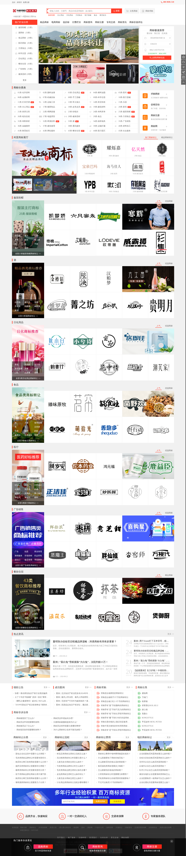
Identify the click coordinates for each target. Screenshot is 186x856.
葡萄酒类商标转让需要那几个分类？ (31, 782)
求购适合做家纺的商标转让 (112, 693)
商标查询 (88, 22)
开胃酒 (17, 306)
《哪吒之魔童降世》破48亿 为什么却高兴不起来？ (32, 701)
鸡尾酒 (27, 306)
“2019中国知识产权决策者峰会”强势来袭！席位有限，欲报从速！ (32, 705)
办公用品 (60, 15)
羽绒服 (17, 236)
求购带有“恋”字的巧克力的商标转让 (116, 710)
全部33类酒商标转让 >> (28, 316)
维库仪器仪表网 (165, 827)
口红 (17, 373)
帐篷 (17, 622)
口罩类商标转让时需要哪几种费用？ (113, 774)
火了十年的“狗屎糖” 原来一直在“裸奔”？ (32, 697)
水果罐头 (28, 435)
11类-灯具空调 (162, 191)
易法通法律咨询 (65, 827)
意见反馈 (114, 838)
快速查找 (117, 801)
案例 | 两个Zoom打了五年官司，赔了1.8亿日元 (152, 641)
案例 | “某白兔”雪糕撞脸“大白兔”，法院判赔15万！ (152, 660)
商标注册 (99, 22)
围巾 (17, 248)
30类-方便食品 (114, 191)
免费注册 (26, 2)
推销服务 (18, 556)
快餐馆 (17, 618)
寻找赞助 (38, 560)
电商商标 (55, 22)
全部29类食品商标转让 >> (28, 441)
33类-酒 (89, 156)
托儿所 (37, 622)
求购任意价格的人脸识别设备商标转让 (116, 722)
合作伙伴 (104, 838)
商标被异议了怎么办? (25, 726)
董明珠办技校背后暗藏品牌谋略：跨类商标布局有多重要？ (152, 651)
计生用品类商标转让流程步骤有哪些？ (73, 782)
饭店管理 (28, 560)
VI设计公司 (99, 827)
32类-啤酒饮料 (90, 174)
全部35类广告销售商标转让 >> (28, 565)
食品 (95, 15)
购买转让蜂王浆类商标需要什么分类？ (32, 762)
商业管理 (38, 552)
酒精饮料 (28, 310)
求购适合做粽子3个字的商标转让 (114, 697)
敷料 (36, 497)
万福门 (145, 697)
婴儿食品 (38, 493)
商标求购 (149, 11)
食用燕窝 (38, 423)
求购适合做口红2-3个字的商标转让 (115, 701)
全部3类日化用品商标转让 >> (28, 378)
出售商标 (134, 11)
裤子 (26, 236)
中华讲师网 (43, 827)
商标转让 (33, 827)
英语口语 (53, 827)
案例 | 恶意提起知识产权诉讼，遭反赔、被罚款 (73, 705)
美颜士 (145, 714)
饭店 (26, 614)
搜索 (116, 11)
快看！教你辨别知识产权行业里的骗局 (31, 693)
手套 (36, 244)
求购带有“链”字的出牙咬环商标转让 (116, 714)
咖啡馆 (27, 610)
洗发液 (27, 373)
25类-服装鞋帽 (138, 191)
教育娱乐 (103, 15)
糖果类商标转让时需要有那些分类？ (31, 770)
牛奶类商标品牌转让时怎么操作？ (71, 766)
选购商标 (43, 846)
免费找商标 (100, 801)
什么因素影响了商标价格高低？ (111, 758)
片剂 (26, 485)
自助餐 (37, 610)
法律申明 (82, 838)
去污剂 (37, 365)
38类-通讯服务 (114, 156)
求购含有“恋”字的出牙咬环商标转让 (116, 730)
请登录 (19, 2)
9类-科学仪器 (89, 191)
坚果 (36, 435)
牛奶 (17, 431)
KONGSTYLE (147, 718)
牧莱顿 (145, 701)
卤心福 (145, 710)
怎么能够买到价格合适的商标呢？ (112, 762)
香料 (36, 373)
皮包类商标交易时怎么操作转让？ (71, 774)
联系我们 (93, 838)
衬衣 (36, 236)
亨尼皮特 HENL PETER (152, 722)
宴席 (17, 610)
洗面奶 (27, 365)
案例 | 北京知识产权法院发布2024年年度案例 (73, 693)
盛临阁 (145, 693)
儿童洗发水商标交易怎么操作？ (70, 762)
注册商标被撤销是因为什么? (65, 722)
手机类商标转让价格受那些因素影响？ (114, 778)
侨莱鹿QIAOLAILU (150, 705)
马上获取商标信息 (157, 58)
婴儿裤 (37, 240)
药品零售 (38, 556)
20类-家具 (113, 174)
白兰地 (17, 302)
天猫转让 (119, 827)
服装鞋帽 (51, 15)
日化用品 (69, 15)
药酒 (36, 489)
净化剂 (17, 497)
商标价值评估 (135, 22)
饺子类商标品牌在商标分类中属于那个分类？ (32, 774)
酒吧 (26, 618)
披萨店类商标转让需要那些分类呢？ (31, 766)
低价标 (66, 22)
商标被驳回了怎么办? (25, 718)
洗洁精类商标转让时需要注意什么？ (72, 758)
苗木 (83, 827)
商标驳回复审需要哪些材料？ (28, 730)
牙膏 (26, 369)
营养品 (27, 493)
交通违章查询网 (140, 827)
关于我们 (61, 838)
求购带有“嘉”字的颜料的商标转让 (115, 705)
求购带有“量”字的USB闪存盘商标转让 (116, 718)
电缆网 (76, 827)
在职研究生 (153, 827)
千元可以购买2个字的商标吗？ (111, 782)
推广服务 (71, 838)
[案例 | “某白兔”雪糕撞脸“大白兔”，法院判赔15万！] (32, 669)
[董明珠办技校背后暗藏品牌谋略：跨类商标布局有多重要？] (32, 648)
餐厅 (17, 614)
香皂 (17, 365)
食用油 (17, 435)
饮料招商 (109, 827)
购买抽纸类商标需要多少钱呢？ (111, 766)
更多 (25, 80)
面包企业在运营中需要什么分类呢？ (31, 754)
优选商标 (169, 201)
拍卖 (26, 552)
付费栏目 (76, 22)
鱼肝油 (27, 489)
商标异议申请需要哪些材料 (27, 722)
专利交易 (110, 22)
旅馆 (36, 614)
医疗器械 (88, 15)
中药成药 (38, 485)
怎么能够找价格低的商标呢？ (110, 770)
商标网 (90, 827)
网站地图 (125, 838)
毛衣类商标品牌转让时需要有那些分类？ (32, 758)
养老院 (27, 622)
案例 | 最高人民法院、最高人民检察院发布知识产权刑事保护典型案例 (73, 697)
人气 (158, 201)
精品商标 (44, 22)
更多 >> (170, 634)
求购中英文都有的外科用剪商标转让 (116, 726)
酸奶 (26, 431)
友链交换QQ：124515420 (29, 830)
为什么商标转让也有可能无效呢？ (67, 730)
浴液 (36, 369)
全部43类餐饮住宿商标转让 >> (28, 628)
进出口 (17, 560)
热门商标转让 (151, 137)
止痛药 (17, 489)
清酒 (36, 302)
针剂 (17, 485)
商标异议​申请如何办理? (63, 718)
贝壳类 (37, 427)
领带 (26, 248)
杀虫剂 (27, 497)
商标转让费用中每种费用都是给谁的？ (114, 754)
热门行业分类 (21, 22)
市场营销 (28, 556)
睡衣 (26, 240)
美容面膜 (18, 369)
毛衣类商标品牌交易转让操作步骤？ (72, 770)
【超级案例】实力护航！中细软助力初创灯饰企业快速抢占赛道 (152, 670)
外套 (17, 240)
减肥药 (17, 493)
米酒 (17, 310)
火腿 (26, 423)
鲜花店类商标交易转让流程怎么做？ (72, 754)
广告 (17, 552)
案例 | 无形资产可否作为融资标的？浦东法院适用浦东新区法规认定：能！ (73, 701)
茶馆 (36, 618)
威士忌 (27, 302)
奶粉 (36, 431)
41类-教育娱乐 (138, 174)
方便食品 (79, 15)
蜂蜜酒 (37, 306)
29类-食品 (137, 156)
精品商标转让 (167, 137)
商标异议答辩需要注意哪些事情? (67, 726)
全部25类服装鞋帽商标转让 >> (28, 254)
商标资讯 (122, 22)
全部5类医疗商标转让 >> (28, 503)
